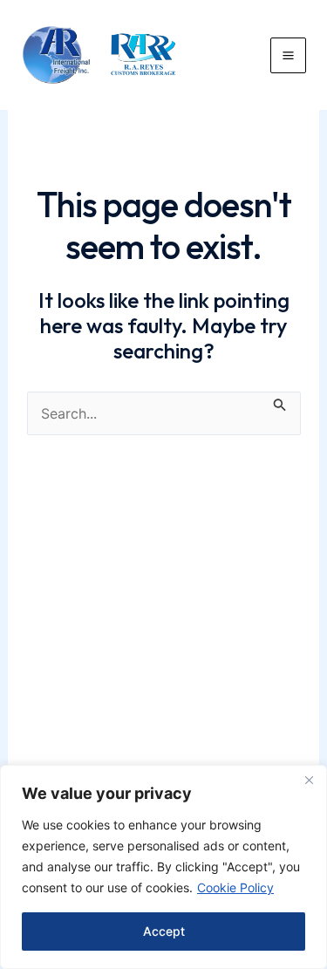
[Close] (308, 779)
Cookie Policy (235, 887)
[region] (163, 867)
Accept (164, 931)
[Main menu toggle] (288, 55)
